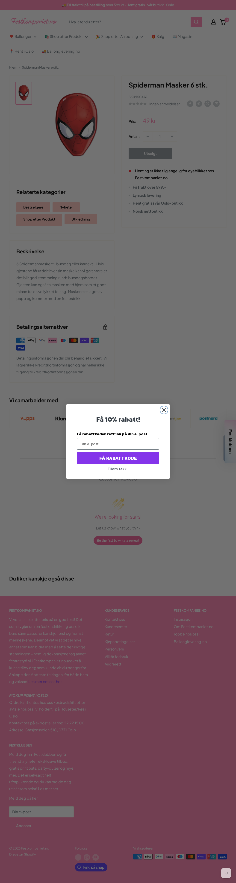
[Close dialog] (164, 410)
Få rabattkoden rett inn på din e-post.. (113, 434)
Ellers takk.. (118, 469)
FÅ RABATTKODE (118, 458)
